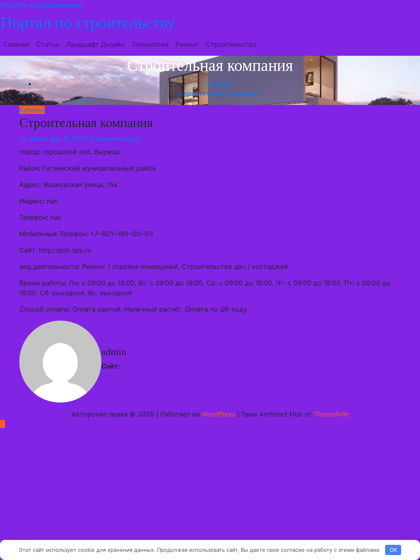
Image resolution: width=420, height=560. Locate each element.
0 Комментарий (115, 138)
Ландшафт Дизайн (95, 44)
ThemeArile (331, 414)
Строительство (231, 44)
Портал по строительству (87, 23)
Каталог (32, 110)
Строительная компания (218, 93)
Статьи (47, 44)
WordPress (218, 414)
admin (33, 138)
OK (393, 549)
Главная (17, 44)
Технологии (150, 44)
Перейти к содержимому (41, 5)
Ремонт (187, 44)
